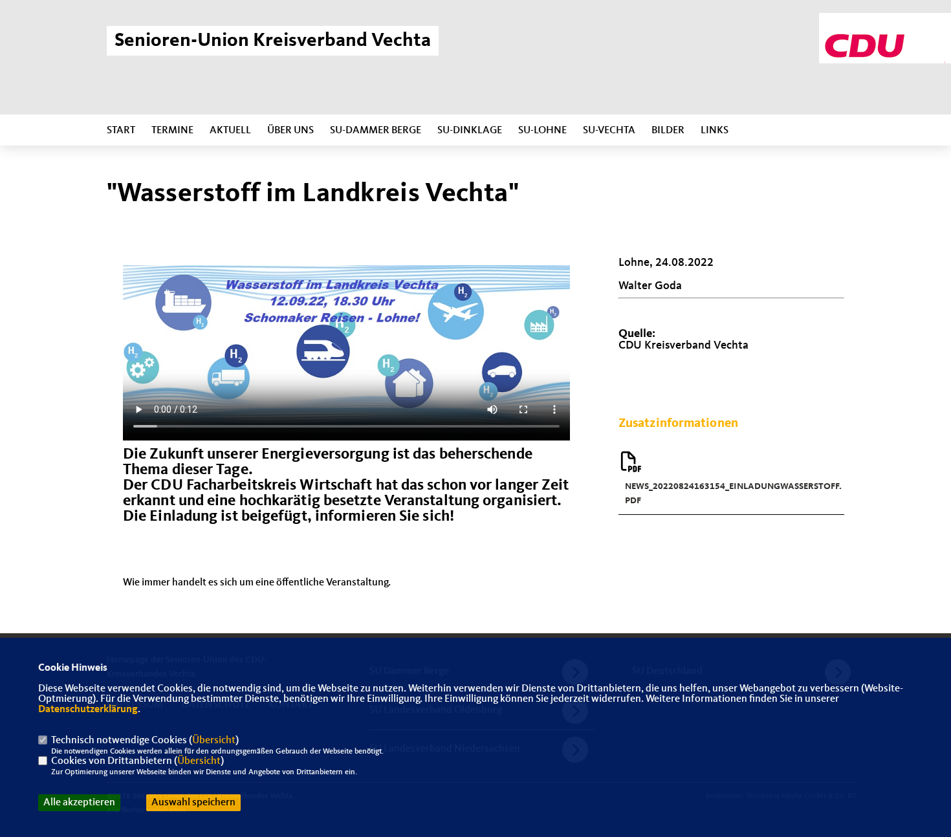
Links (714, 130)
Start (121, 130)
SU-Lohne (542, 130)
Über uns (290, 130)
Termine (172, 130)
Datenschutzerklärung (88, 709)
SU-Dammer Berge (375, 130)
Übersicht (213, 740)
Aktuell (230, 130)
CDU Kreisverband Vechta (683, 345)
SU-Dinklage (469, 130)
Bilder (667, 130)
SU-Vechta (609, 130)
